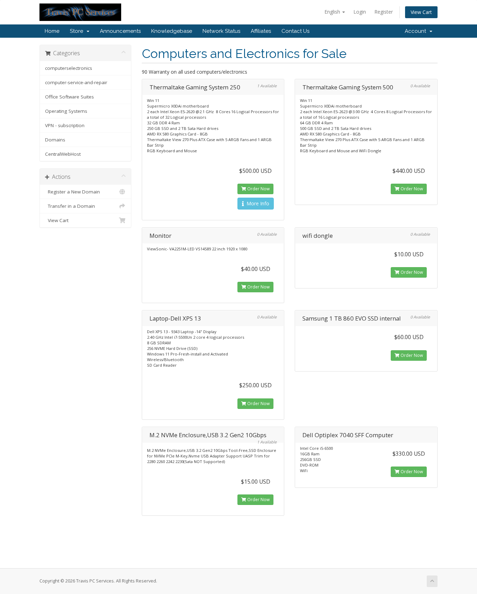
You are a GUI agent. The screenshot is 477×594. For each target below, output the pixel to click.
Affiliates (261, 31)
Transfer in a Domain (70, 206)
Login (359, 11)
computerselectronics (68, 68)
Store (78, 31)
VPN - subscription (65, 125)
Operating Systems (66, 111)
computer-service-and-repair (76, 82)
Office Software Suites (69, 97)
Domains (55, 140)
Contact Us (295, 31)
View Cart (421, 12)
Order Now (258, 189)
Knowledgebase (171, 31)
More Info (256, 203)
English (333, 11)
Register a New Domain (72, 192)
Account (417, 31)
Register (383, 11)
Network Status (221, 31)
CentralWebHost (63, 154)
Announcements (120, 31)
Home (52, 31)
